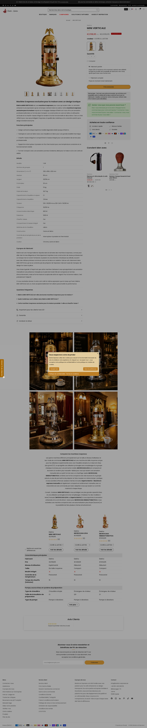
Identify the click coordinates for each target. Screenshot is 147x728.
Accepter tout (54, 369)
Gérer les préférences (90, 369)
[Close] (97, 353)
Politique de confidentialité (57, 374)
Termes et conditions (72, 374)
